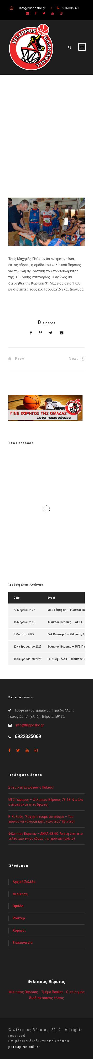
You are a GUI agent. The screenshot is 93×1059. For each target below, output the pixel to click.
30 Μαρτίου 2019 (26, 152)
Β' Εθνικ (21, 163)
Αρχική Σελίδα (24, 882)
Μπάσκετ (16, 168)
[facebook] (35, 13)
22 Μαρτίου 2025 (24, 610)
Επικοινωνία (23, 943)
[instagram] (61, 13)
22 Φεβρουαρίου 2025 (27, 646)
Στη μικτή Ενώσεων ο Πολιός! (31, 787)
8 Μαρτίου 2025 (24, 634)
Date (17, 597)
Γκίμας (35, 163)
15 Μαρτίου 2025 (24, 622)
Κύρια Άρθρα (41, 158)
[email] (27, 13)
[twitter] (43, 13)
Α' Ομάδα (22, 158)
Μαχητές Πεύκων (57, 163)
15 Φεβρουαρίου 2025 (27, 659)
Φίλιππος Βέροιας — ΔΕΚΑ (64, 622)
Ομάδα (18, 906)
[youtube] (52, 13)
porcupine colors (24, 1047)
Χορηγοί (19, 930)
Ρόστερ (19, 918)
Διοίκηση (20, 894)
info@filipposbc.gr (30, 725)
